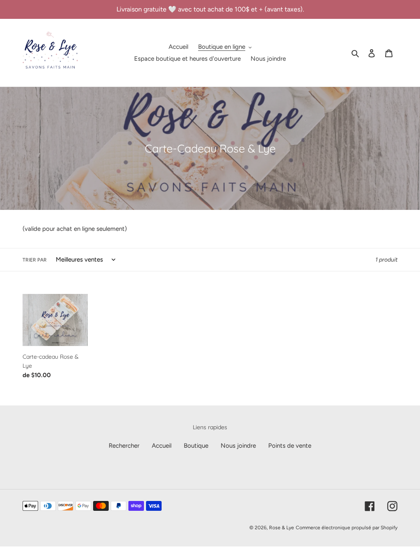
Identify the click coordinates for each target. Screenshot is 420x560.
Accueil (161, 445)
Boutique (196, 445)
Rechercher (124, 445)
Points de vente (289, 445)
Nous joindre (238, 445)
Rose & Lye (281, 527)
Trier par (35, 260)
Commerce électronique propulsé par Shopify (346, 527)
